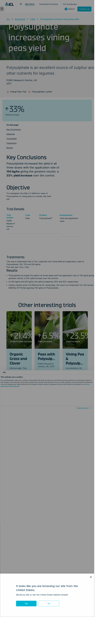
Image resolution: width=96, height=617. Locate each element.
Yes (26, 603)
